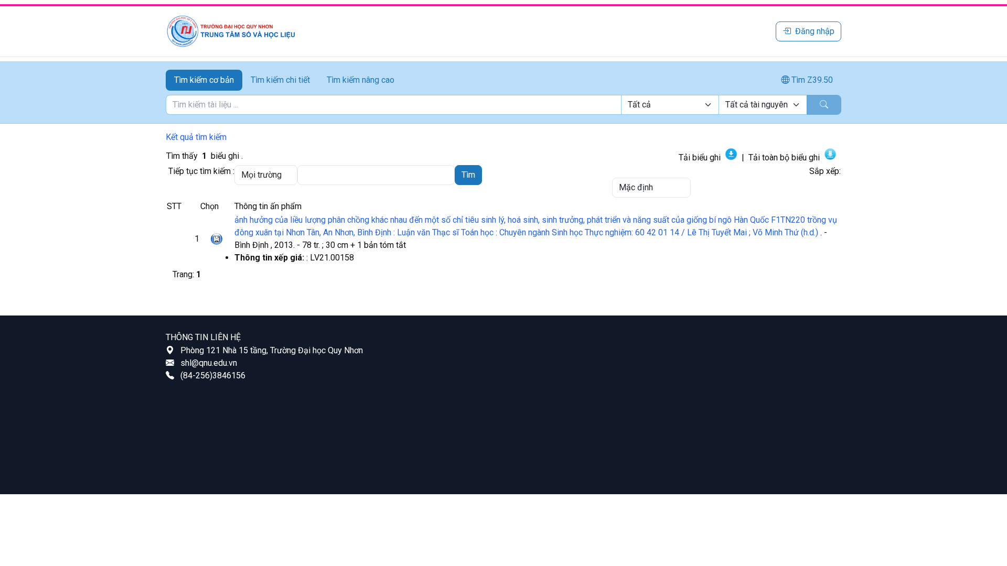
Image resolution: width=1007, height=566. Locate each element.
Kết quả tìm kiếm (196, 137)
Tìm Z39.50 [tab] (811, 80)
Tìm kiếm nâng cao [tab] (360, 80)
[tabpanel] (503, 105)
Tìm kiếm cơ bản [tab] (204, 80)
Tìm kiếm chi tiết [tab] (280, 80)
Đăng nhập (814, 31)
